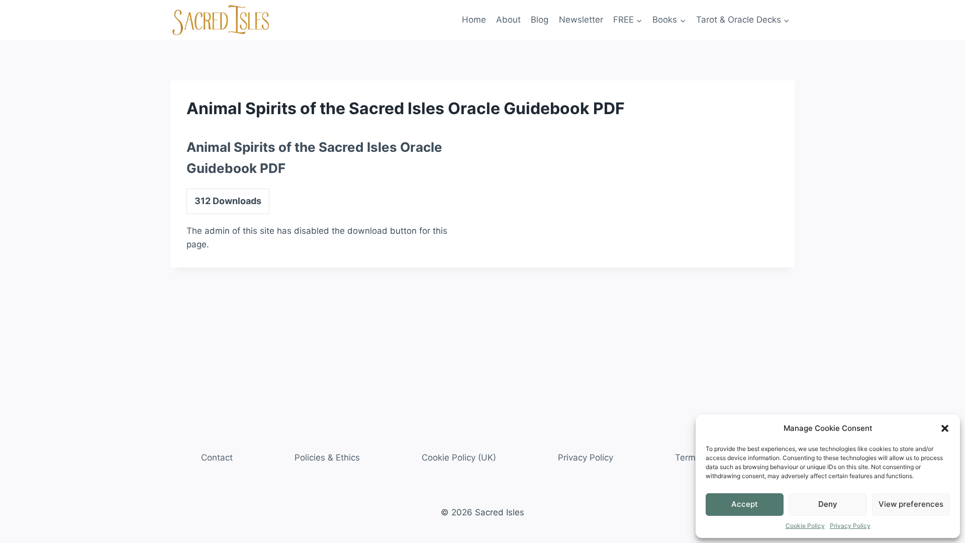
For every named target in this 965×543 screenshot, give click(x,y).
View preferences (911, 504)
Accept (744, 504)
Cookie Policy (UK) (459, 457)
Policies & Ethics (327, 457)
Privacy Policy (850, 525)
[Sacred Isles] (220, 20)
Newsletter (581, 20)
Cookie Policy (805, 525)
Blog (539, 20)
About (508, 20)
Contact (217, 457)
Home (474, 20)
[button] (945, 428)
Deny (827, 504)
